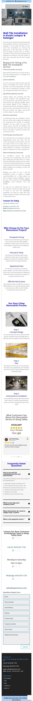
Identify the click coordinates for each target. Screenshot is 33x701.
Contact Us (7, 685)
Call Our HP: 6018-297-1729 (10, 203)
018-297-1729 (11, 1)
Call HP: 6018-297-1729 (16, 547)
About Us (6, 688)
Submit (25, 647)
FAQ (5, 681)
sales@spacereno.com (13, 208)
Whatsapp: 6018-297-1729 (16, 575)
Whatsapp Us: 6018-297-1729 (11, 206)
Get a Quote (7, 678)
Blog (5, 683)
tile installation (11, 76)
